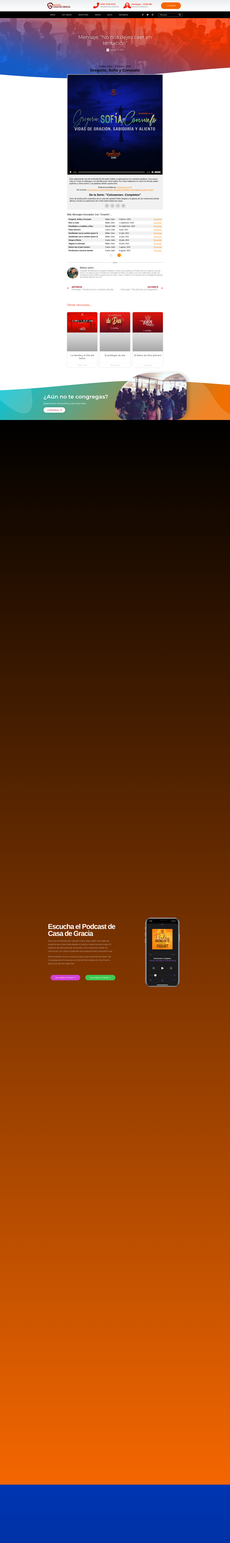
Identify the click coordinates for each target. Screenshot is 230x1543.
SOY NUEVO (67, 15)
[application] (115, 172)
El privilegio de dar (115, 355)
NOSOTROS (83, 15)
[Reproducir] (70, 172)
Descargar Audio (146, 190)
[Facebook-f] (143, 15)
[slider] (158, 172)
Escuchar (157, 219)
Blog (109, 15)
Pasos (98, 15)
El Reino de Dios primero (147, 355)
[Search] (179, 15)
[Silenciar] (152, 172)
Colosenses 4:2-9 (124, 187)
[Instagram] (152, 15)
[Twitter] (148, 15)
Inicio (52, 15)
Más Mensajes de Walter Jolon (122, 190)
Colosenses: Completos (97, 190)
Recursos (123, 15)
